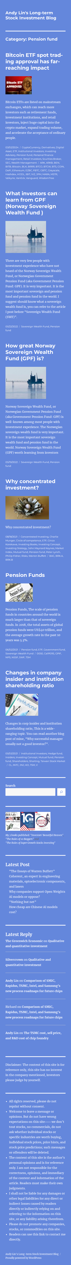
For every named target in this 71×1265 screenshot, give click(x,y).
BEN (56, 162)
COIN (61, 166)
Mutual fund (20, 552)
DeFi (8, 170)
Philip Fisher (12, 555)
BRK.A (59, 555)
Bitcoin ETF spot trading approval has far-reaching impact (34, 61)
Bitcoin (16, 166)
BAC (51, 555)
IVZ (33, 174)
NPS (8, 657)
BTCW (47, 166)
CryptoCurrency (31, 147)
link (42, 1234)
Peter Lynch (53, 552)
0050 (40, 653)
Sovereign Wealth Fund (35, 326)
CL (10, 764)
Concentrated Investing (35, 536)
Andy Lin (12, 980)
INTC (16, 764)
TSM (28, 657)
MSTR (54, 174)
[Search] (61, 792)
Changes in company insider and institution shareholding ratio (34, 679)
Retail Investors (32, 158)
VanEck (20, 178)
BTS (54, 166)
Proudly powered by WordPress (23, 1258)
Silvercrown (14, 959)
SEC (7, 162)
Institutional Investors (31, 151)
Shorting (34, 761)
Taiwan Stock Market (53, 761)
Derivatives (48, 147)
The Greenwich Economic (24, 941)
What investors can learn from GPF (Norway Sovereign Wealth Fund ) (31, 203)
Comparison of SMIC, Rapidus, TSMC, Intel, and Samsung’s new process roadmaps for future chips (33, 986)
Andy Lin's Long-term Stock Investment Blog (30, 15)
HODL (21, 174)
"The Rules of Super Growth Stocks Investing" (30, 842)
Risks (24, 555)
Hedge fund (55, 753)
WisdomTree (46, 178)
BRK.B (9, 559)
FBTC (36, 170)
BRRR (31, 166)
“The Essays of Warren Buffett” (32, 871)
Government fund (54, 649)
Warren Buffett (37, 555)
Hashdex (10, 174)
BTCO (39, 166)
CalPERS (49, 653)
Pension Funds (25, 575)
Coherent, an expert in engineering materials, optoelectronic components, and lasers (37, 881)
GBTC (43, 170)
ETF (15, 151)
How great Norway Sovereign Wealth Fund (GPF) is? (30, 352)
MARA (46, 174)
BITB (8, 166)
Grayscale (53, 170)
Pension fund (24, 155)
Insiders (10, 757)
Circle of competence (28, 540)
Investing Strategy (16, 548)
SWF (22, 657)
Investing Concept (49, 544)
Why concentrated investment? (30, 484)
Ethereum (18, 170)
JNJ (22, 764)
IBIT (28, 174)
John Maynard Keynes (41, 548)
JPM (38, 174)
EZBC (28, 170)
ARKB (49, 162)
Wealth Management (24, 162)
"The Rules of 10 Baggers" (19, 839)
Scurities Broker (51, 158)
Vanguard (32, 178)
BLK (24, 166)
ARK (42, 162)
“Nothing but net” (22, 902)
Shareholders (20, 761)
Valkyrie (10, 178)
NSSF (15, 657)
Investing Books (27, 544)
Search (10, 785)
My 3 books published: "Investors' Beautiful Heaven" (34, 835)
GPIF (58, 653)
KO (27, 764)
